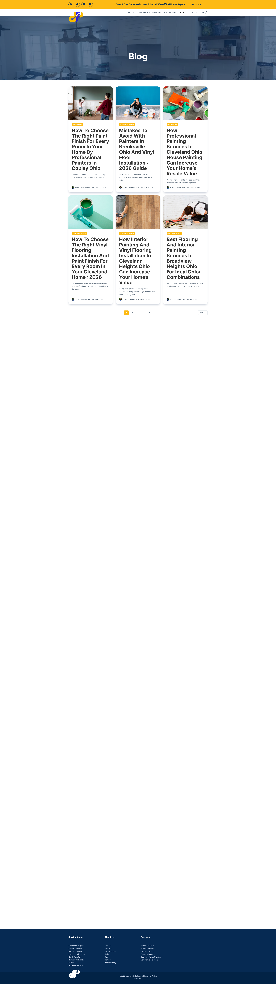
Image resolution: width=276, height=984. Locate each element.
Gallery (107, 954)
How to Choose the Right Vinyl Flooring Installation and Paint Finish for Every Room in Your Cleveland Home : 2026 (90, 258)
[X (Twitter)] (83, 4)
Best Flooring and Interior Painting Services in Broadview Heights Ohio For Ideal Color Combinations (184, 258)
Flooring (143, 12)
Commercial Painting (149, 960)
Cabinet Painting (147, 951)
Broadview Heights (76, 945)
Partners (108, 948)
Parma (71, 963)
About (183, 12)
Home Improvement (127, 124)
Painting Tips (77, 124)
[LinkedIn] (90, 4)
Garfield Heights (75, 951)
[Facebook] (70, 4)
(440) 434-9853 (197, 4)
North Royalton (74, 957)
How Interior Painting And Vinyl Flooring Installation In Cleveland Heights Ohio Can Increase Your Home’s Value (135, 260)
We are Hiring (110, 951)
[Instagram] (77, 4)
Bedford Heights (75, 948)
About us (108, 945)
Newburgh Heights (76, 960)
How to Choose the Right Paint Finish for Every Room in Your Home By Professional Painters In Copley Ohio (90, 149)
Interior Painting (147, 945)
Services (131, 12)
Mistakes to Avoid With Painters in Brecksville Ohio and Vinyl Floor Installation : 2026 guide (136, 149)
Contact (194, 12)
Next (202, 312)
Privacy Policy (110, 963)
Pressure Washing (148, 954)
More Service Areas (76, 965)
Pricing (172, 12)
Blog (106, 957)
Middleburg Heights (76, 954)
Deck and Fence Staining (151, 957)
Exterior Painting (147, 948)
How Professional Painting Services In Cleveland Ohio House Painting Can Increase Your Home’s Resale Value (184, 152)
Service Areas (158, 12)
